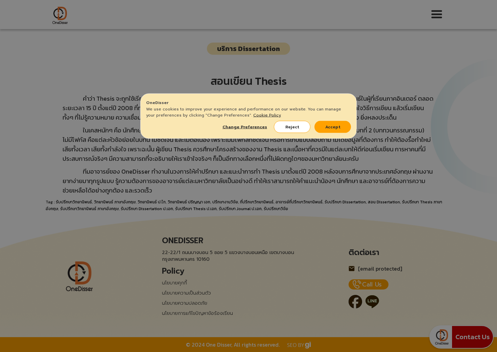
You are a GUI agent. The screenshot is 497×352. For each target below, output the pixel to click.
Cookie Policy (267, 115)
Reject (292, 127)
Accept (332, 127)
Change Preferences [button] (244, 127)
